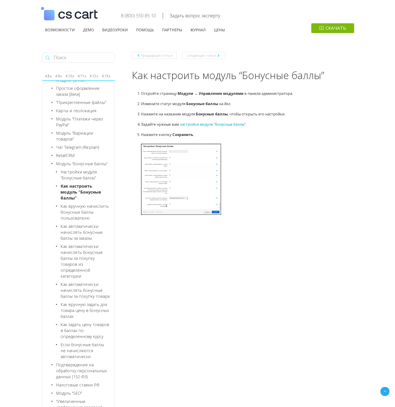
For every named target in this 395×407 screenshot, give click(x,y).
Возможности (60, 29)
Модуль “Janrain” (71, 80)
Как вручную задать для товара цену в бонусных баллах (85, 310)
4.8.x (48, 76)
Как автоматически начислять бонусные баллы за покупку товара (85, 290)
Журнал (198, 29)
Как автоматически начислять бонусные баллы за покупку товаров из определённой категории (82, 261)
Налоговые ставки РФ (77, 385)
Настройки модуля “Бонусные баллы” (79, 175)
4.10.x (70, 76)
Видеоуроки (115, 29)
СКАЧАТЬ (336, 28)
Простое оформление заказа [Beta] (77, 91)
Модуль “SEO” (69, 393)
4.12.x (94, 76)
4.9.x (58, 76)
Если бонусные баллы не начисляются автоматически (82, 350)
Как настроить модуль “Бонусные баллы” (81, 192)
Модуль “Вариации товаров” (74, 136)
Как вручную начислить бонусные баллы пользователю (85, 212)
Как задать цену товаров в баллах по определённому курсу (85, 330)
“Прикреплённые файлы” (81, 102)
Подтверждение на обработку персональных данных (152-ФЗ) (81, 370)
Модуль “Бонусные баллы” (81, 163)
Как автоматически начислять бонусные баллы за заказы (82, 232)
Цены (219, 29)
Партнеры (172, 29)
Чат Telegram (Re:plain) (77, 147)
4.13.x (106, 76)
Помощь (145, 29)
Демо (88, 29)
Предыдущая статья (156, 55)
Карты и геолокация (76, 110)
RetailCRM (65, 155)
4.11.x (82, 76)
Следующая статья (201, 55)
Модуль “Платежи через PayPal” (79, 122)
